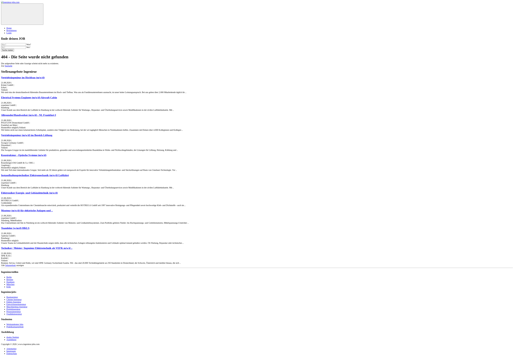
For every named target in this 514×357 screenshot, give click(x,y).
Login (9, 33)
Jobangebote (10, 265)
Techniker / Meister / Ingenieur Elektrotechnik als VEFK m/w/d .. (36, 248)
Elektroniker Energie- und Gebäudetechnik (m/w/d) (29, 192)
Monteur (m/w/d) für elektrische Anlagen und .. (27, 210)
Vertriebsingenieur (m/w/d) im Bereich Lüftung (26, 135)
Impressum (11, 351)
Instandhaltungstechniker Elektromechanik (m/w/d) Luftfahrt (35, 175)
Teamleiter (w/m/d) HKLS (15, 228)
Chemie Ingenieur (14, 299)
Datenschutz (11, 353)
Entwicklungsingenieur (16, 304)
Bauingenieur (12, 297)
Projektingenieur (13, 309)
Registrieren (11, 30)
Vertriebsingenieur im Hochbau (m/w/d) (23, 77)
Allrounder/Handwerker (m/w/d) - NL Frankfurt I (28, 115)
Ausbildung (11, 339)
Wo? (28, 47)
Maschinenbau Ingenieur (16, 307)
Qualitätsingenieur (14, 314)
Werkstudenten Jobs (14, 324)
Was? (28, 44)
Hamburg (10, 282)
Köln (8, 287)
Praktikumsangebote (15, 327)
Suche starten (7, 50)
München (10, 284)
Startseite (8, 66)
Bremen (9, 279)
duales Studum (12, 337)
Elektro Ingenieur (13, 302)
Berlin (9, 277)
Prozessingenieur (13, 311)
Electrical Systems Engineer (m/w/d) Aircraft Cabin (29, 97)
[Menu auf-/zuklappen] (22, 14)
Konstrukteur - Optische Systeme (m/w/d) (23, 155)
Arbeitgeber (11, 349)
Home (9, 28)
